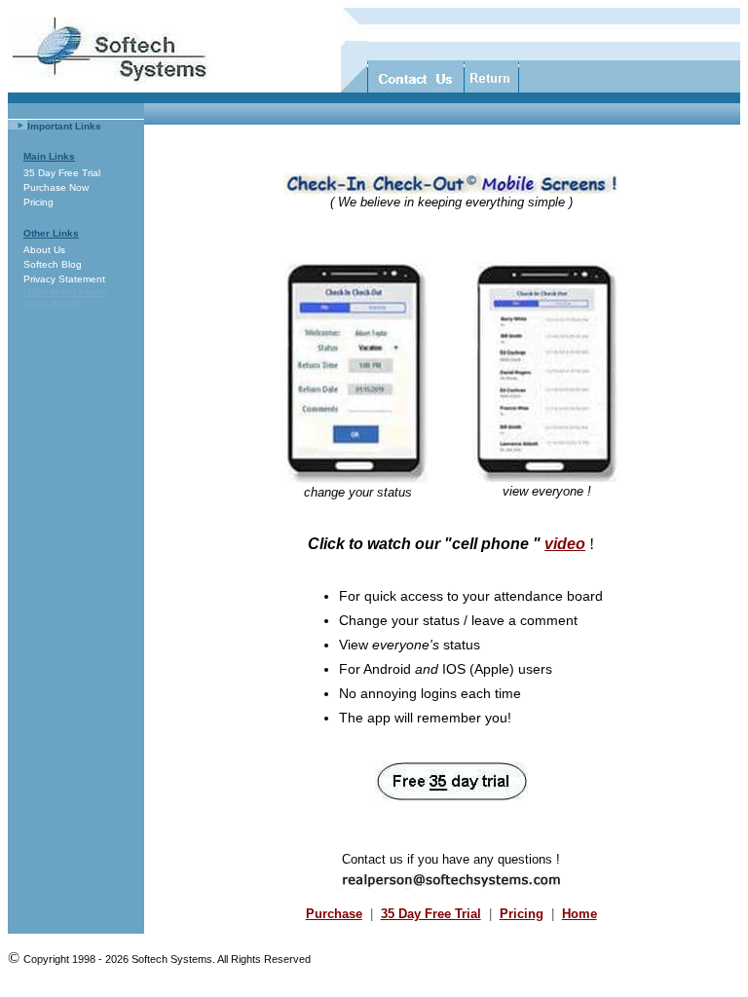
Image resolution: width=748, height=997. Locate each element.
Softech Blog (52, 264)
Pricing (38, 202)
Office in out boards (65, 291)
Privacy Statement (64, 279)
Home (579, 913)
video (564, 543)
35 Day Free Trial (61, 172)
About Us (44, 249)
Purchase (334, 913)
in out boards (52, 302)
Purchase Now (56, 187)
